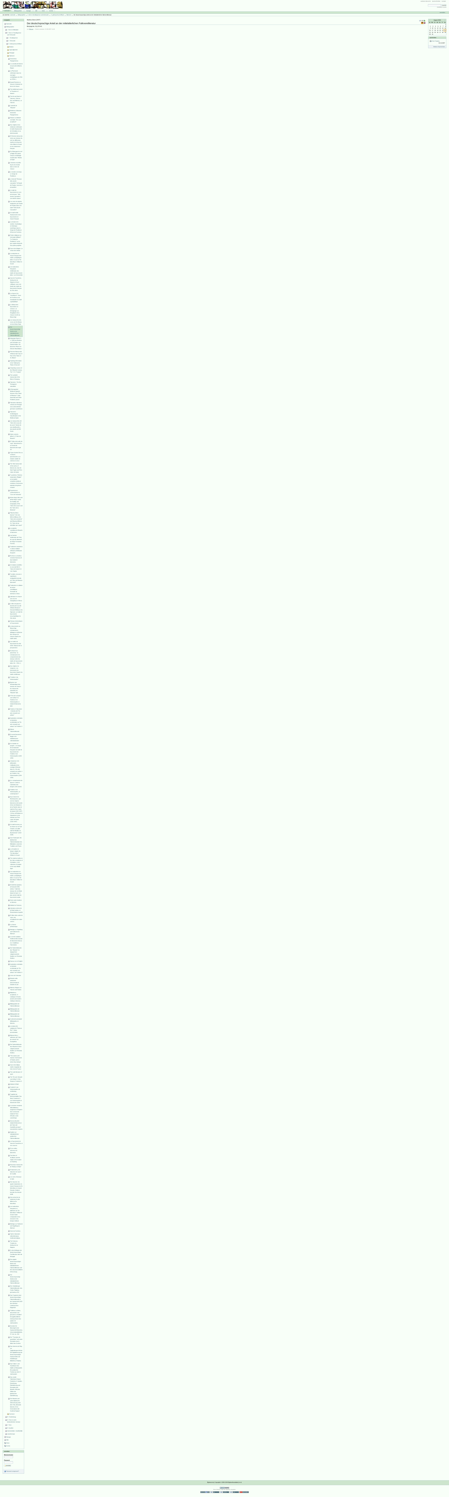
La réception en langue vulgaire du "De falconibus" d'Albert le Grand (15, 852)
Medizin (11, 47)
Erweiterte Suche (441, 7)
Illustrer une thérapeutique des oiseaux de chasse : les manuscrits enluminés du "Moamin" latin (16, 687)
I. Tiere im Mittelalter (12, 29)
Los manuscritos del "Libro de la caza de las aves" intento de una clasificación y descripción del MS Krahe (16, 426)
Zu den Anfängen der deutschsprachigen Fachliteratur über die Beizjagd (16, 1253)
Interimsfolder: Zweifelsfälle (14, 1431)
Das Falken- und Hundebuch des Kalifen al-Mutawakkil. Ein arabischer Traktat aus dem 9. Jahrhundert (16, 1369)
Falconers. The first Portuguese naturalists (15, 384)
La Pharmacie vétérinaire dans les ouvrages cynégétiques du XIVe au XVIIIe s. (16, 75)
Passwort (7, 1460)
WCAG (214, 1492)
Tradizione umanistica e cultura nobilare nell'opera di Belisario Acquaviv (16, 549)
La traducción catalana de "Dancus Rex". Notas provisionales (16, 1029)
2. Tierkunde (11, 40)
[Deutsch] (422, 23)
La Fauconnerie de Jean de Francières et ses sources (16, 1143)
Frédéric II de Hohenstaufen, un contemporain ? (15, 791)
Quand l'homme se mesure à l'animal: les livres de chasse (16, 84)
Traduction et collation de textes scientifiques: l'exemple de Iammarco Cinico (16, 589)
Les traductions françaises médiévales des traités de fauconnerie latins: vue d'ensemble (16, 271)
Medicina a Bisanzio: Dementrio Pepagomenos (16, 112)
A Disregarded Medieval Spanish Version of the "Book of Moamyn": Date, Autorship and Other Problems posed (16, 394)
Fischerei (11, 1414)
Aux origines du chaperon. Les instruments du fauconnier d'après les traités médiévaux (16, 670)
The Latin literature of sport (16, 1073)
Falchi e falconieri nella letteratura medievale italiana (15, 1236)
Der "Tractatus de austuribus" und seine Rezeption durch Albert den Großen (16, 1340)
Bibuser (31, 29)
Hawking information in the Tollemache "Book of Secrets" (16, 363)
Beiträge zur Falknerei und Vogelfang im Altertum (16, 1226)
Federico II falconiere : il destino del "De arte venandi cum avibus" (16, 712)
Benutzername (8, 1455)
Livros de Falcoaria (15, 975)
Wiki (36, 10)
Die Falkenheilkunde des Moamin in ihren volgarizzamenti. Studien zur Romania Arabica (16, 1048)
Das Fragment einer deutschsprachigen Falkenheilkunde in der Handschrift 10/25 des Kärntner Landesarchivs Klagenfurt (16, 1301)
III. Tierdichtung (11, 1417)
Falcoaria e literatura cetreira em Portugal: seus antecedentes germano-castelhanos (16, 405)
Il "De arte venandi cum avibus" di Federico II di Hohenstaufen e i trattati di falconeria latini (15, 701)
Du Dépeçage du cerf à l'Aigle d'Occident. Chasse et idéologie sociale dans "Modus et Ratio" (16, 155)
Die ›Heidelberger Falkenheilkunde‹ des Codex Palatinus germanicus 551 (16, 1289)
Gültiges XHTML (224, 1492)
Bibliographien (18, 10)
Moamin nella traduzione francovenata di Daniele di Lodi (14, 981)
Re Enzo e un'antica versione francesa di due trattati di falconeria (16, 559)
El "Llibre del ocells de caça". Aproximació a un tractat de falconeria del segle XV (16, 445)
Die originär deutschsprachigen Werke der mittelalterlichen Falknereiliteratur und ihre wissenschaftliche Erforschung (16, 1265)
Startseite (7, 10)
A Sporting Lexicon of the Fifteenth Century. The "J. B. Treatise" (16, 370)
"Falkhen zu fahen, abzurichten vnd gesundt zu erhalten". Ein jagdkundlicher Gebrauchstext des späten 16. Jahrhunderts (16, 1317)
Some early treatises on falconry (16, 901)
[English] (424, 23)
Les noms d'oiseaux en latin (15, 1178)
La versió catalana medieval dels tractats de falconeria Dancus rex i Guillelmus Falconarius (16, 941)
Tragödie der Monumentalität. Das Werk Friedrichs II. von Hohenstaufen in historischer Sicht (16, 1098)
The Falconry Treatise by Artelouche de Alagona (14, 1244)
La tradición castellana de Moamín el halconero (16, 530)
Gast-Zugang (438, 42)
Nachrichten (433, 37)
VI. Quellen (10, 1428)
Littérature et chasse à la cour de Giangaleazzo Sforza (16, 598)
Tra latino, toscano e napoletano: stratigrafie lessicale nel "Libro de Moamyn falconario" (16, 578)
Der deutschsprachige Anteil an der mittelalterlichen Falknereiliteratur (15, 331)
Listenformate (11, 1434)
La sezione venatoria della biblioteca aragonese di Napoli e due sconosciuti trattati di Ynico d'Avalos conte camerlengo (16, 1112)
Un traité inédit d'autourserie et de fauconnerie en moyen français (15, 216)
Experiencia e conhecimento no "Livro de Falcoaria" (15, 492)
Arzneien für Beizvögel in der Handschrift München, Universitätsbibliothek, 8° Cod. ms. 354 (16, 1330)
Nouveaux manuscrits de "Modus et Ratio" (16, 1165)
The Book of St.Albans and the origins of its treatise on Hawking (15, 1158)
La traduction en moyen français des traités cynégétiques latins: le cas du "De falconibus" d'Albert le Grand (16, 258)
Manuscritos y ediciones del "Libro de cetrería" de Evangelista (15, 1038)
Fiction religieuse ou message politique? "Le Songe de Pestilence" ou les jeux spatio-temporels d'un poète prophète (16, 240)
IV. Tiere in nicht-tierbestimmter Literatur (13, 1421)
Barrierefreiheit (436, 1)
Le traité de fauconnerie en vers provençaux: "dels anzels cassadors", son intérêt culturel (15, 194)
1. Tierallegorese (13, 38)
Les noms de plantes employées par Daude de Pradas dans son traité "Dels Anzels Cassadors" (16, 205)
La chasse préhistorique (13, 925)
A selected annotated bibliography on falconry (16, 1021)
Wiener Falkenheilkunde (14, 730)
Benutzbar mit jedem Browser (244, 1492)
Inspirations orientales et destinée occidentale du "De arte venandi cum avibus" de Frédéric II (16, 968)
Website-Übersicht (426, 1)
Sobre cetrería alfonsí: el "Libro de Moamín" (15, 436)
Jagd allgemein (13, 49)
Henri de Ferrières (15, 1231)
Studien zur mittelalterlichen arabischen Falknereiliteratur (15, 1135)
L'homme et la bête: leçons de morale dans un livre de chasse (15, 166)
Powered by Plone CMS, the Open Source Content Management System (224, 1488)
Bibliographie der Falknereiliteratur (15, 1005)
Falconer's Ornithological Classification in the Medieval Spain (15, 415)
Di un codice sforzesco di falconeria (13, 1150)
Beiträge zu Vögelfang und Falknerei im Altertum (16, 931)
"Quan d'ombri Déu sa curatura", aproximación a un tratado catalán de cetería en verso (16, 457)
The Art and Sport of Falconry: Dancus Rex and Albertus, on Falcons (16, 99)
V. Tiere (9, 1425)
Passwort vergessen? (12, 1471)
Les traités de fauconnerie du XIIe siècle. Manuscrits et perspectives (16, 644)
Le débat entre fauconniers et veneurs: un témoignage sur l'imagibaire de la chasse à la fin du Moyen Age (15, 311)
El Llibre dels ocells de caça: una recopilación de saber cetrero (16, 918)
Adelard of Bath (14, 1084)
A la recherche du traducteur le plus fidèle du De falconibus (15, 1200)
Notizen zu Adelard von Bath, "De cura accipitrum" (15, 119)
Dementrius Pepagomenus (14, 60)
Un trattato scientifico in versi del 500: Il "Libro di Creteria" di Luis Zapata (16, 568)
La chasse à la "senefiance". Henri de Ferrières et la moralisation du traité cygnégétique (16, 297)
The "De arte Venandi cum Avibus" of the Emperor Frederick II (16, 1079)
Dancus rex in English (16, 961)
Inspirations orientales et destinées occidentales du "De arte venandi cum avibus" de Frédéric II (16, 722)
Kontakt (444, 1)
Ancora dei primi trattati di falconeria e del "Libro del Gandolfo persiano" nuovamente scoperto (16, 1125)
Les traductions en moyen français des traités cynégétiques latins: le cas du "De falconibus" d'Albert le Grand (16, 876)
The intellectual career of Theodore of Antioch (16, 91)
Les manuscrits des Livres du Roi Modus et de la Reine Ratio (16, 322)
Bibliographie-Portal (33, 5)
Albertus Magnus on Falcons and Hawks (15, 988)
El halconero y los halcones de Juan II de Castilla (15, 1172)
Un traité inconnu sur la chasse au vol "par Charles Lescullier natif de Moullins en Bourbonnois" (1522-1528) (16, 829)
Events (51, 10)
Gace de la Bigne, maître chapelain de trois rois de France (15, 1067)
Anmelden (442, 12)
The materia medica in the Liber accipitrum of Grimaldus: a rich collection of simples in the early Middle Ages (16, 863)
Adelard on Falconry (16, 905)
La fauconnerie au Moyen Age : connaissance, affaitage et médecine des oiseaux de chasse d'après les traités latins (16, 632)
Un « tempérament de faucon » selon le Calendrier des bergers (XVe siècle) (16, 783)
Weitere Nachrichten (439, 46)
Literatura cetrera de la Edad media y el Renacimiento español (16, 910)
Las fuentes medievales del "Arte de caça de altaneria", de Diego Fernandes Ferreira (16, 539)
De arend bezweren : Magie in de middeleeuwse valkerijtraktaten (16, 737)
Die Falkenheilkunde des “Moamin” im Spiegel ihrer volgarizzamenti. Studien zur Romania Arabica (16, 953)
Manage (28, 10)
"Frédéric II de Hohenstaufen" (14, 678)
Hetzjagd (11, 52)
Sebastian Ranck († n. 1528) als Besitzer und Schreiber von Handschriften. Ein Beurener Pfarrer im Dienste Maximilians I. (16, 343)
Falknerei (68, 15)
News (43, 10)
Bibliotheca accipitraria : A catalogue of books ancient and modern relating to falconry (15, 997)
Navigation (7, 20)
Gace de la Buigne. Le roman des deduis (16, 249)
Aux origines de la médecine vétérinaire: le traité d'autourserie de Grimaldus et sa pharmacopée (16, 129)
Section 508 (205, 1492)
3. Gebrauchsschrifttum (57, 15)
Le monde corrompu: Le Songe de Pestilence (16, 174)
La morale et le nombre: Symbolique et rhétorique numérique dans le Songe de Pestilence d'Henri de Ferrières (16, 227)
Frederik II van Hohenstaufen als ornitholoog (15, 1089)
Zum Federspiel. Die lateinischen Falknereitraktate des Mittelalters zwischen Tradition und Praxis (16, 842)
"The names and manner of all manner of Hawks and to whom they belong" (16, 1059)
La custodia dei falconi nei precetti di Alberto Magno (16, 66)
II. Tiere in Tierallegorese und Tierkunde (38, 15)
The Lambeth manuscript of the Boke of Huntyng (15, 377)
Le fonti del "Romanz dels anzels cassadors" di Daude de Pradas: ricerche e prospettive (16, 183)
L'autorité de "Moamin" (13, 106)
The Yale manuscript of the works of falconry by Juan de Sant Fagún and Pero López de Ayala (16, 468)
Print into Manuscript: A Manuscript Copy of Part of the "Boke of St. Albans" (16, 354)
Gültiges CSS (234, 1492)
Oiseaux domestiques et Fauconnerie (16, 622)
